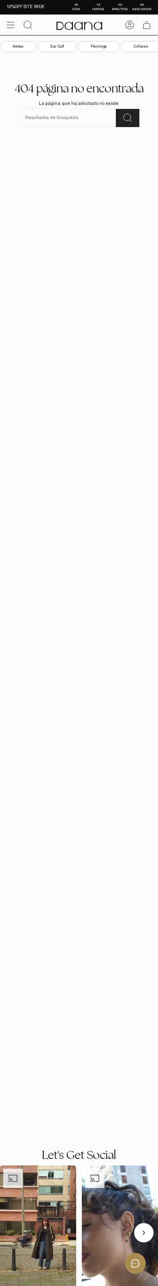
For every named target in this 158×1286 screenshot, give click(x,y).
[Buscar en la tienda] (127, 118)
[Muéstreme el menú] (10, 25)
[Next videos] (144, 1232)
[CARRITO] (146, 25)
